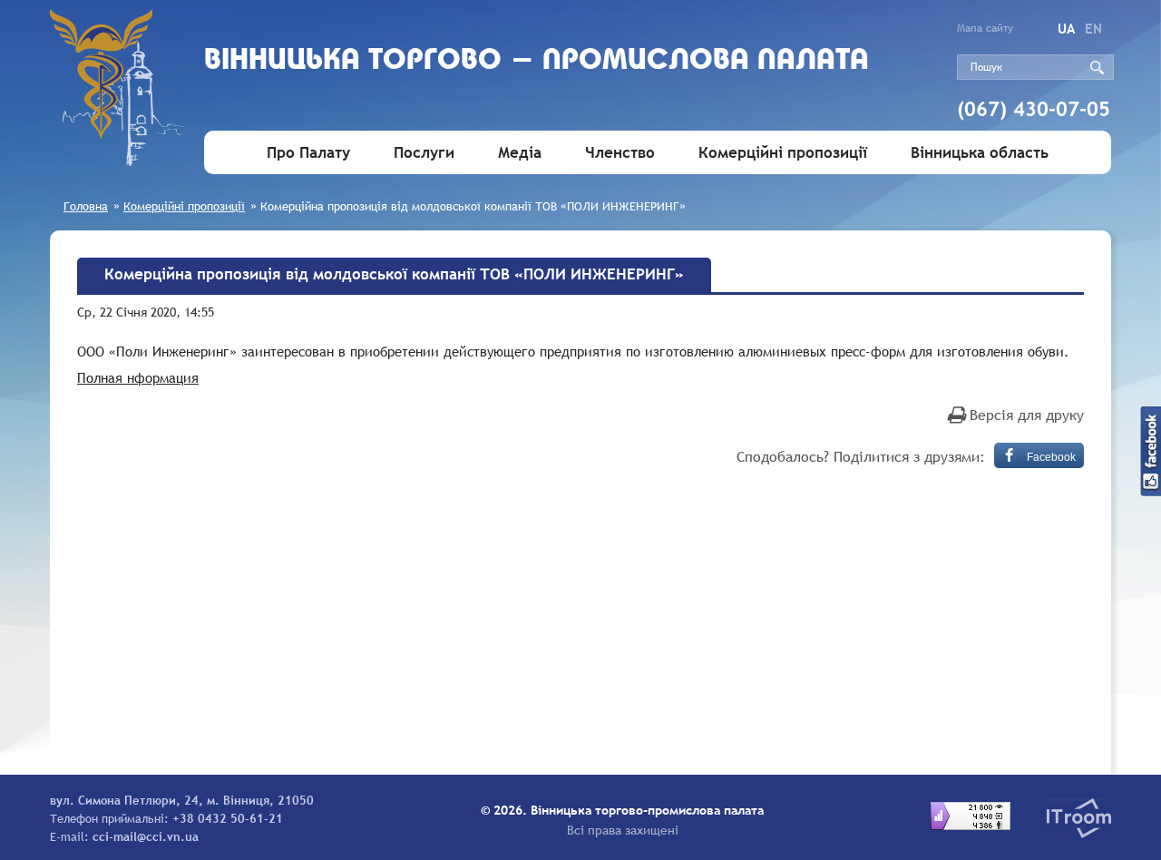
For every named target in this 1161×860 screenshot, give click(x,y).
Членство (620, 152)
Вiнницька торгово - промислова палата (536, 61)
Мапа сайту (985, 28)
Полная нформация (138, 377)
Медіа (519, 152)
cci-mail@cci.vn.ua (146, 836)
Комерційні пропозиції (782, 152)
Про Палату (308, 152)
